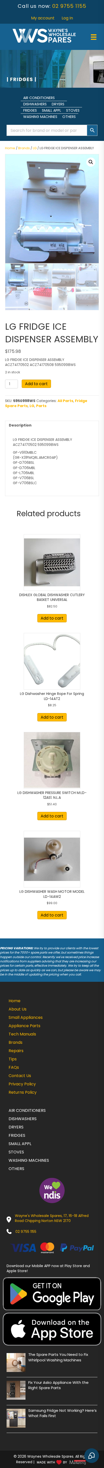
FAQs (14, 1067)
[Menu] (93, 37)
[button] (90, 162)
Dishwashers (35, 104)
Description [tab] (20, 425)
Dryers (58, 104)
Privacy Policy (22, 1084)
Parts (41, 405)
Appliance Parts (24, 1026)
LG (35, 148)
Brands (24, 148)
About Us (18, 1009)
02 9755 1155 (69, 6)
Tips (13, 1059)
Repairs (16, 1051)
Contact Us (20, 1076)
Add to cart (36, 384)
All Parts (65, 400)
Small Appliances (26, 1017)
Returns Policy (23, 1092)
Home (10, 148)
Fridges (30, 110)
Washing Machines (40, 116)
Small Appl (51, 110)
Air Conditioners (39, 97)
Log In (67, 18)
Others (69, 116)
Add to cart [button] (52, 618)
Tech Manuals (22, 1034)
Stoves (73, 110)
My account (43, 18)
